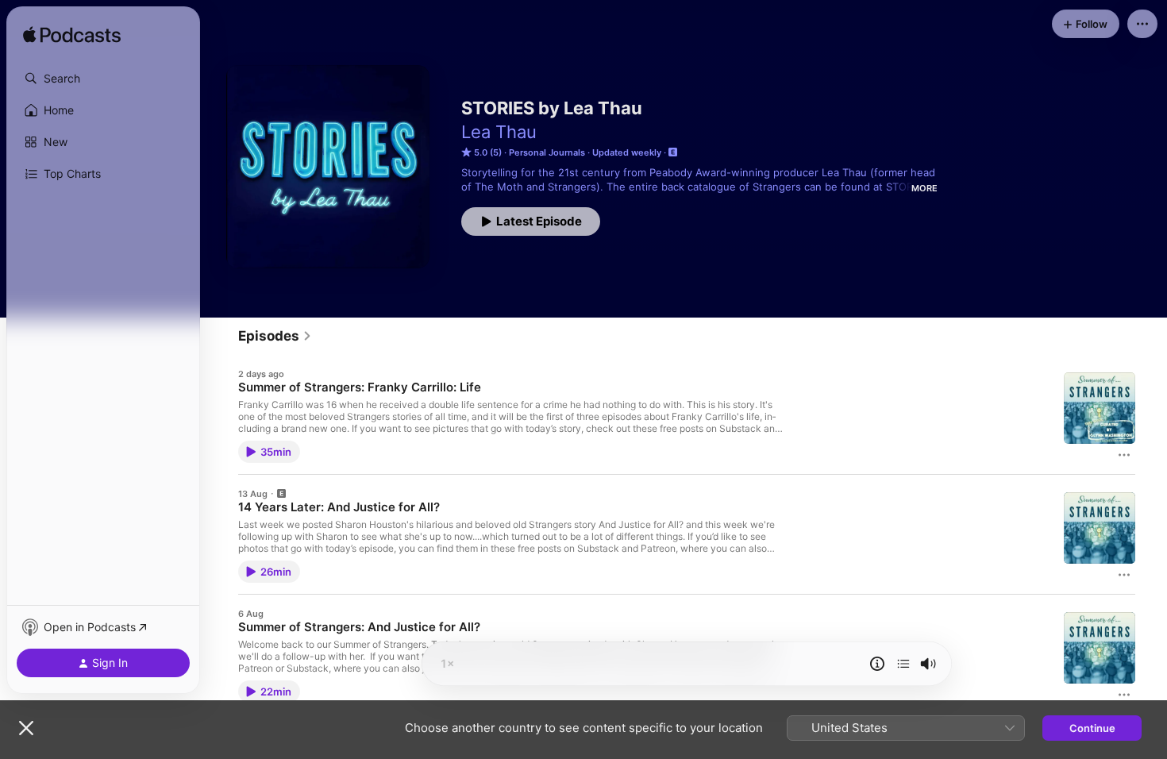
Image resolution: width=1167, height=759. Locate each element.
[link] (275, 336)
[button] (103, 78)
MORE (924, 188)
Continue (1092, 728)
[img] (72, 36)
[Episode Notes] (877, 664)
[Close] (26, 728)
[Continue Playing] (903, 664)
